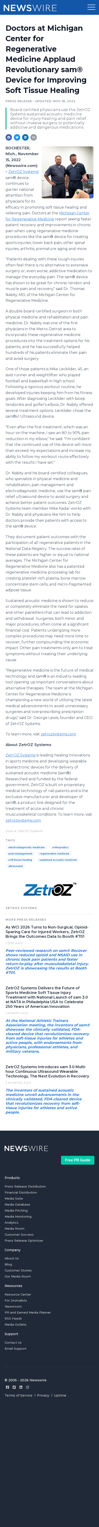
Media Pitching (16, 1210)
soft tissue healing (20, 859)
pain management (20, 853)
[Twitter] (14, 1387)
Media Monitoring (18, 1216)
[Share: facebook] (8, 137)
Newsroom (13, 1306)
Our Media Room (18, 1276)
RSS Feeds (13, 1318)
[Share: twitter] (17, 137)
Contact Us (13, 1342)
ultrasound (15, 866)
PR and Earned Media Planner (28, 1312)
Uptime (60, 1395)
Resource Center (18, 1294)
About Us (12, 1258)
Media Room (14, 1228)
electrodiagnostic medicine (26, 847)
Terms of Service (18, 1395)
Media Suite (14, 1198)
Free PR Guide (77, 1160)
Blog (8, 1264)
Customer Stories (18, 1270)
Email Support (15, 1348)
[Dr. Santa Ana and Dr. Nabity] (67, 172)
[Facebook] (7, 1387)
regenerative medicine (54, 853)
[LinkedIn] (20, 1387)
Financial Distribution (21, 1192)
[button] (91, 7)
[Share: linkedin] (25, 137)
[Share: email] (33, 137)
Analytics (11, 1222)
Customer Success (19, 1234)
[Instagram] (27, 1387)
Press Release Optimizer (24, 1240)
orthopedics (60, 847)
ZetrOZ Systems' (23, 172)
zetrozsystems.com (58, 734)
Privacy (43, 1395)
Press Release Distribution (25, 1186)
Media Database (17, 1204)
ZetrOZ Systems (20, 755)
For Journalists (16, 1300)
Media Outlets (15, 1324)
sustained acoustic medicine (58, 859)
